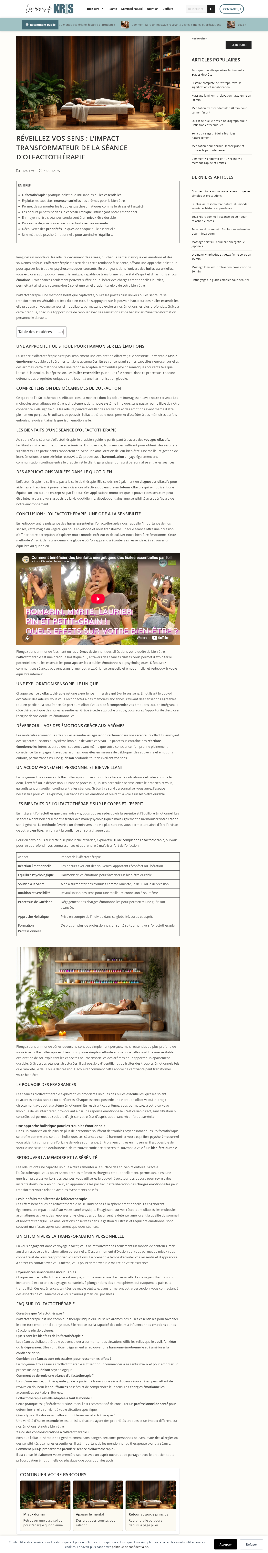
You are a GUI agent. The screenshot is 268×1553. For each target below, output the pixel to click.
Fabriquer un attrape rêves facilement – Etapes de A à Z (218, 72)
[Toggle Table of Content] (58, 332)
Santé (113, 9)
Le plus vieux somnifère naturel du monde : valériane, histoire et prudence (220, 206)
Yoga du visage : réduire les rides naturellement (213, 136)
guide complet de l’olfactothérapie (139, 840)
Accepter (226, 1544)
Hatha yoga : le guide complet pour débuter (220, 280)
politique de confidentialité (130, 1547)
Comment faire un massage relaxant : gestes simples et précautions (221, 193)
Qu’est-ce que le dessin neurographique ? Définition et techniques (219, 123)
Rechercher (199, 38)
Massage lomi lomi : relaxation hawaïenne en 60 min (221, 98)
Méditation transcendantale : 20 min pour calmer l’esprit (219, 110)
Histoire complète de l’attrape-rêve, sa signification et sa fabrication (217, 85)
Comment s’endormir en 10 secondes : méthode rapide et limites (217, 161)
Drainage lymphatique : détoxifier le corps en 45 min (221, 257)
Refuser (251, 1544)
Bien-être (93, 9)
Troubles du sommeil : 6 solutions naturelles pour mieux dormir (221, 231)
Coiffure (168, 9)
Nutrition (152, 9)
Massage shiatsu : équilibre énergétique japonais (218, 244)
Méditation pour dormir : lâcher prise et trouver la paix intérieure (218, 148)
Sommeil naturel (132, 9)
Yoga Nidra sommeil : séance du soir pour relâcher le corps (219, 219)
